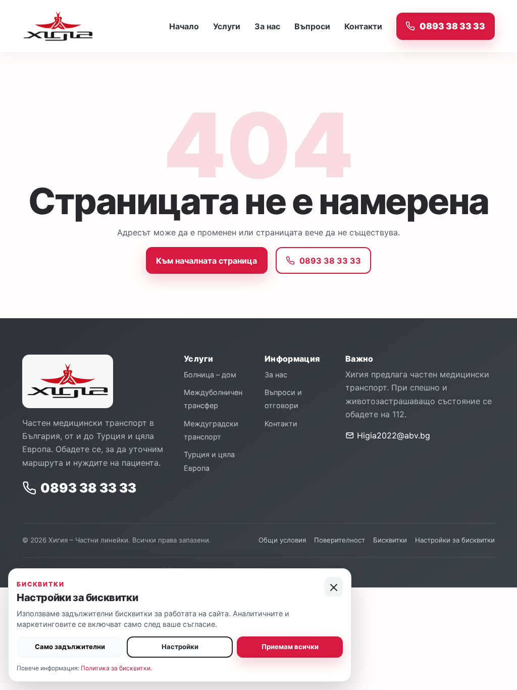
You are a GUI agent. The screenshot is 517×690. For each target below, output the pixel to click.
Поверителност (339, 540)
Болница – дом (210, 374)
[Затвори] (334, 587)
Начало (184, 26)
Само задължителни (70, 647)
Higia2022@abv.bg (392, 435)
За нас (267, 26)
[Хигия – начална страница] (70, 26)
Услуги (226, 26)
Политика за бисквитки (115, 668)
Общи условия (282, 540)
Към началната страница (206, 261)
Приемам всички (290, 647)
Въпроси (312, 26)
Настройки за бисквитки (455, 540)
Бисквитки (390, 540)
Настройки (180, 647)
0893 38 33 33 (452, 26)
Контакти (363, 26)
